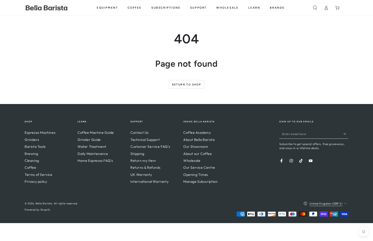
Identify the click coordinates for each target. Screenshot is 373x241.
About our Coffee (197, 153)
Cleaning (32, 160)
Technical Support (145, 139)
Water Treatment (91, 146)
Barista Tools (35, 146)
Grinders (32, 139)
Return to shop (186, 84)
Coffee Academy (197, 132)
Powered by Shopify (37, 209)
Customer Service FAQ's (150, 146)
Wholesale (191, 160)
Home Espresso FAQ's (95, 160)
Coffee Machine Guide (95, 132)
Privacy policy (36, 181)
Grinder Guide (89, 139)
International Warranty (149, 181)
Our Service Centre (199, 167)
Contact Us (139, 132)
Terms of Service (38, 174)
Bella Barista (44, 203)
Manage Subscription (200, 181)
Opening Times (195, 174)
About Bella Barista (199, 139)
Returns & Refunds (145, 167)
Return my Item (143, 160)
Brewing (31, 153)
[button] (315, 8)
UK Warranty (141, 174)
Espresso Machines (40, 132)
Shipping (137, 153)
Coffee (30, 167)
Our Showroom (195, 146)
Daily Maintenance (92, 153)
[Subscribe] (345, 134)
